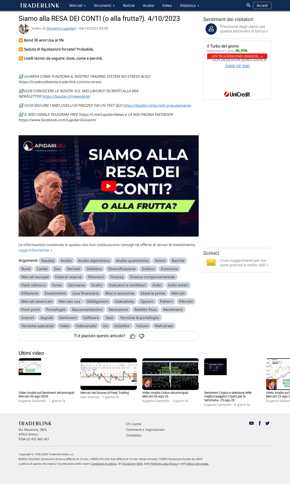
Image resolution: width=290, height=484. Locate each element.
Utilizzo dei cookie (197, 464)
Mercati (75, 5)
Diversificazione (121, 268)
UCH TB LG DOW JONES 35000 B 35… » (237, 56)
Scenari (27, 317)
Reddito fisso (145, 309)
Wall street (164, 325)
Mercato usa (70, 301)
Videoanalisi (86, 325)
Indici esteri (178, 285)
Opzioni (147, 301)
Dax (57, 268)
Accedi (262, 5)
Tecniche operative (37, 325)
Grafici (97, 285)
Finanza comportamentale (152, 276)
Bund (25, 268)
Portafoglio (56, 309)
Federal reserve (68, 276)
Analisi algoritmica (94, 260)
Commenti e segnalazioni (145, 429)
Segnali (46, 317)
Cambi (42, 268)
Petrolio (186, 301)
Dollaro (148, 268)
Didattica (188, 5)
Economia (169, 268)
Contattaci (134, 435)
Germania (76, 285)
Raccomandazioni (87, 309)
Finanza (116, 276)
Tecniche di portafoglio (139, 317)
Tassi (109, 317)
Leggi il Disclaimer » (35, 250)
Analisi (148, 5)
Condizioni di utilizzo (103, 464)
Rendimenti (173, 309)
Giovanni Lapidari (61, 28)
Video (167, 5)
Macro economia (119, 293)
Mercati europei (35, 276)
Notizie (129, 5)
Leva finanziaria (85, 293)
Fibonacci (96, 276)
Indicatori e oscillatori (127, 285)
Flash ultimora (33, 285)
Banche (178, 260)
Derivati (73, 268)
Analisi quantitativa (132, 260)
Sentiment (68, 317)
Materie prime (153, 293)
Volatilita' (122, 325)
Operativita (124, 301)
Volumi (142, 325)
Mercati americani (36, 301)
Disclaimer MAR (132, 464)
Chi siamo (133, 424)
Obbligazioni (97, 301)
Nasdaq (47, 260)
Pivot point (30, 309)
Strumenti (102, 5)
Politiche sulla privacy (164, 464)
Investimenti (55, 293)
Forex (57, 285)
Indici (157, 285)
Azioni (160, 260)
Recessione (118, 309)
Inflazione (29, 293)
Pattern (166, 301)
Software (91, 317)
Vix (105, 325)
